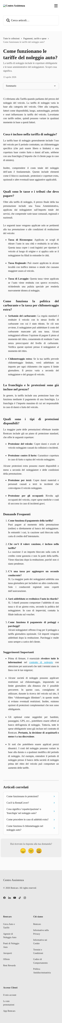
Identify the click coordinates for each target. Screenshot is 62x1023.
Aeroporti (7, 953)
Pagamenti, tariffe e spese (34, 38)
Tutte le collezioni (11, 38)
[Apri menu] (56, 6)
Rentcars (37, 924)
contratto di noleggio (41, 662)
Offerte (6, 959)
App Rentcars (9, 1011)
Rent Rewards (9, 965)
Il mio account (9, 995)
